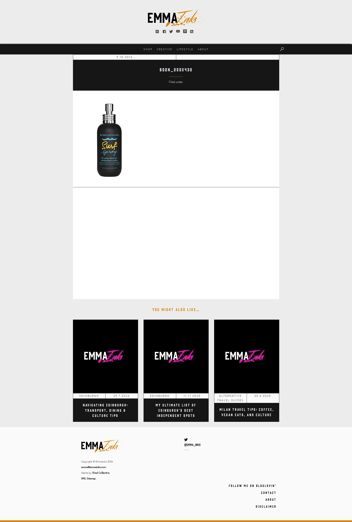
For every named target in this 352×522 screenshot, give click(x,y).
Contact (268, 492)
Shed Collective (100, 472)
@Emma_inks (192, 444)
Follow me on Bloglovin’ (252, 485)
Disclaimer (266, 506)
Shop (148, 49)
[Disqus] (176, 241)
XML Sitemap (88, 478)
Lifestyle (185, 49)
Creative (164, 49)
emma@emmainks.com (93, 467)
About (203, 49)
